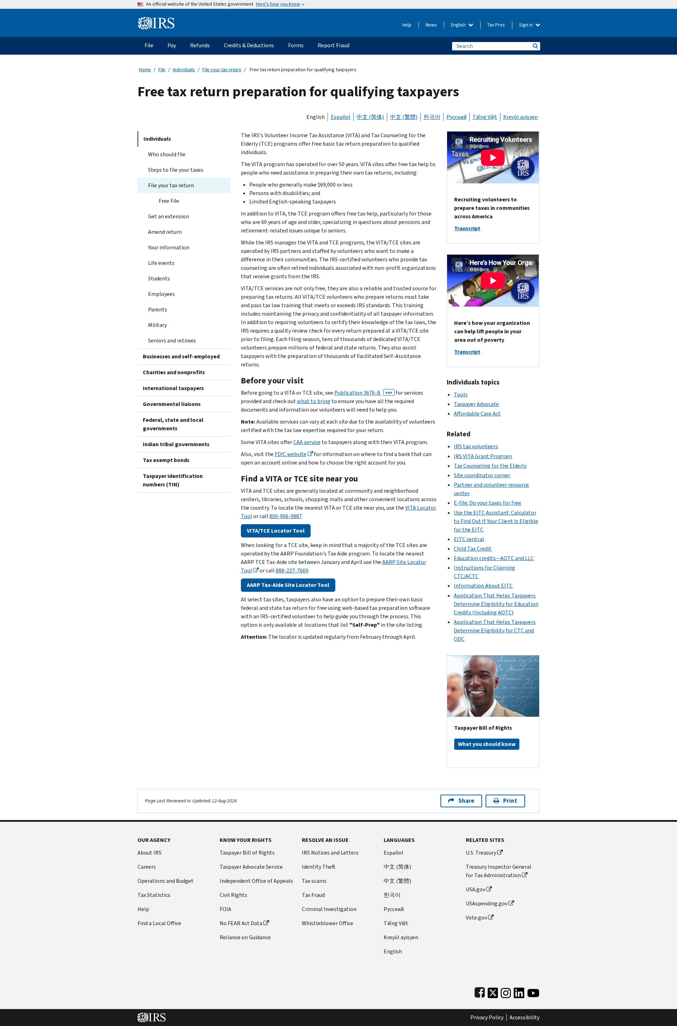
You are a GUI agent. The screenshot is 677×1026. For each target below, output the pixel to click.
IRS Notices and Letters (330, 852)
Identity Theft (319, 866)
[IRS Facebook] (480, 992)
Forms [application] (296, 45)
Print (510, 801)
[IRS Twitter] (493, 992)
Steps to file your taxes (175, 170)
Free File (169, 201)
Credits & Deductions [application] (249, 45)
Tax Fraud (313, 895)
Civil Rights (233, 895)
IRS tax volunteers (476, 446)
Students (159, 278)
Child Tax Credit (473, 548)
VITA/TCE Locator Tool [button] (276, 530)
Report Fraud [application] (333, 45)
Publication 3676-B (363, 392)
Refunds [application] (200, 45)
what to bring (313, 401)
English (459, 25)
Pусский (394, 909)
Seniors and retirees (172, 340)
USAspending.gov (486, 903)
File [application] (149, 45)
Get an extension (168, 216)
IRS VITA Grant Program (483, 456)
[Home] (156, 20)
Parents (157, 309)
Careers (147, 866)
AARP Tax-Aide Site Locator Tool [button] (288, 585)
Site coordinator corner (482, 475)
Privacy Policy (487, 1017)
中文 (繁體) (403, 117)
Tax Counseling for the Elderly (490, 465)
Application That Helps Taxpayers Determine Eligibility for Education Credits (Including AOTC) (496, 604)
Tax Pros (496, 25)
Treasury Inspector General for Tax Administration (498, 871)
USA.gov (475, 889)
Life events (161, 263)
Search (534, 46)
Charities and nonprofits (174, 372)
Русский (456, 117)
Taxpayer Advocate (476, 404)
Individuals (184, 69)
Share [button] (466, 801)
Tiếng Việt (484, 117)
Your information (168, 247)
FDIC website (290, 454)
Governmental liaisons (172, 404)
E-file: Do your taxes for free (487, 502)
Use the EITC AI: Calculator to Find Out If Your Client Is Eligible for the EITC (496, 521)
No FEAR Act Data (241, 923)
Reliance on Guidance (245, 937)
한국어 (431, 117)
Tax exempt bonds (166, 460)
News (431, 25)
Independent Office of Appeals (256, 881)
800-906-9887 (285, 516)
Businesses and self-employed (181, 356)
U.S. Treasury (481, 852)
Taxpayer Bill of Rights (247, 852)
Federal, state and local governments (173, 424)
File (161, 69)
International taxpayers (173, 388)
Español (340, 117)
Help (406, 25)
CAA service (307, 442)
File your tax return (221, 69)
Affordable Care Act (477, 413)
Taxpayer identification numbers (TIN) (173, 480)
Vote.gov (476, 917)
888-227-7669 (292, 570)
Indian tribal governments (176, 444)
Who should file (166, 154)
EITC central (469, 539)
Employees (161, 294)
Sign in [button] (526, 25)
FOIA (225, 909)
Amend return (165, 232)
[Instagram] (506, 992)
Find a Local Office (159, 923)
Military (157, 325)
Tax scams (314, 881)
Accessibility (524, 1017)
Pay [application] (171, 45)
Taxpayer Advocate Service (251, 866)
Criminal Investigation (329, 909)
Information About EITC (483, 585)
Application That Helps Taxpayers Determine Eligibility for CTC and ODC (495, 630)
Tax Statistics (154, 895)
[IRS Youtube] (533, 992)
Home (145, 69)
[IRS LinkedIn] (519, 992)
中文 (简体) (370, 117)
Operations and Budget (166, 881)
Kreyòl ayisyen (520, 117)
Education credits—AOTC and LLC (494, 558)
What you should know (487, 744)
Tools (461, 394)
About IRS (149, 852)
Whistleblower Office (327, 923)
